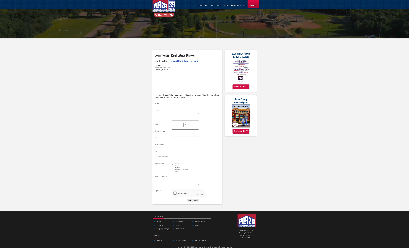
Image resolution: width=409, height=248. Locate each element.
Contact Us (253, 5)
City (156, 117)
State (156, 124)
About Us (209, 5)
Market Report (200, 222)
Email (156, 138)
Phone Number (160, 131)
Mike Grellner (182, 61)
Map (245, 5)
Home (200, 5)
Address (157, 111)
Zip (186, 124)
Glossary (198, 225)
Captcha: (158, 191)
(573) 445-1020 (164, 14)
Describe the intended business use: (161, 148)
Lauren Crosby (196, 61)
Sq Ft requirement (161, 157)
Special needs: (160, 164)
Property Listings (222, 5)
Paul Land (172, 61)
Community (236, 5)
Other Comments (161, 176)
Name (157, 104)
